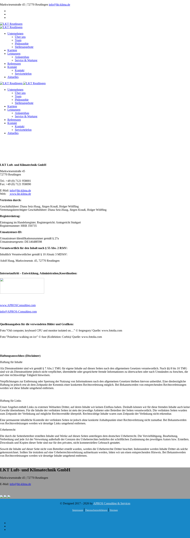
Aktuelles (13, 77)
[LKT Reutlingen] (11, 23)
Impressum (77, 510)
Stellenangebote (24, 46)
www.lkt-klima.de (20, 193)
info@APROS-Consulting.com (18, 311)
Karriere (12, 50)
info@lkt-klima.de (59, 4)
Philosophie (22, 43)
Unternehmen (15, 33)
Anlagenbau (22, 56)
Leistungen (13, 53)
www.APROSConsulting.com (18, 305)
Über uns (20, 36)
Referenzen (14, 63)
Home (11, 155)
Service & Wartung (26, 60)
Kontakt (12, 67)
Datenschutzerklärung (96, 510)
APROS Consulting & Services (111, 503)
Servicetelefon (23, 73)
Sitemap (114, 510)
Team (18, 40)
